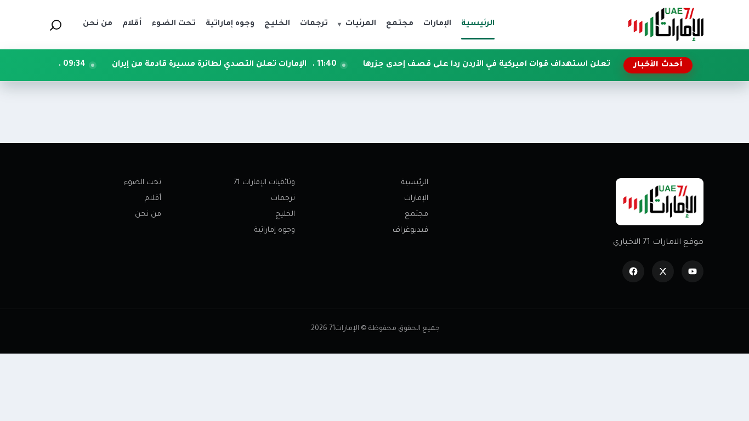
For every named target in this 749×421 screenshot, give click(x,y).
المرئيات (357, 24)
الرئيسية (414, 183)
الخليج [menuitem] (277, 24)
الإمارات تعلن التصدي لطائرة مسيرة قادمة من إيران (234, 64)
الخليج (285, 214)
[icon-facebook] (633, 271)
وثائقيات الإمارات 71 (264, 183)
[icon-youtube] (692, 271)
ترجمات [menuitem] (314, 24)
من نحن (148, 214)
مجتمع (416, 214)
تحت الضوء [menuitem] (173, 24)
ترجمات (283, 199)
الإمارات (416, 199)
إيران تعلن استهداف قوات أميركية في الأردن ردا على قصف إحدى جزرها (519, 64)
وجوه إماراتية (274, 230)
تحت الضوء (142, 183)
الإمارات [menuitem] (437, 24)
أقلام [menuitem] (131, 24)
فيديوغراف (410, 230)
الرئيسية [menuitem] (478, 24)
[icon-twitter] (663, 271)
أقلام (153, 199)
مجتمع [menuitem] (399, 24)
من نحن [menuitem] (97, 24)
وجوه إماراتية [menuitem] (230, 24)
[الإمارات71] (665, 24)
